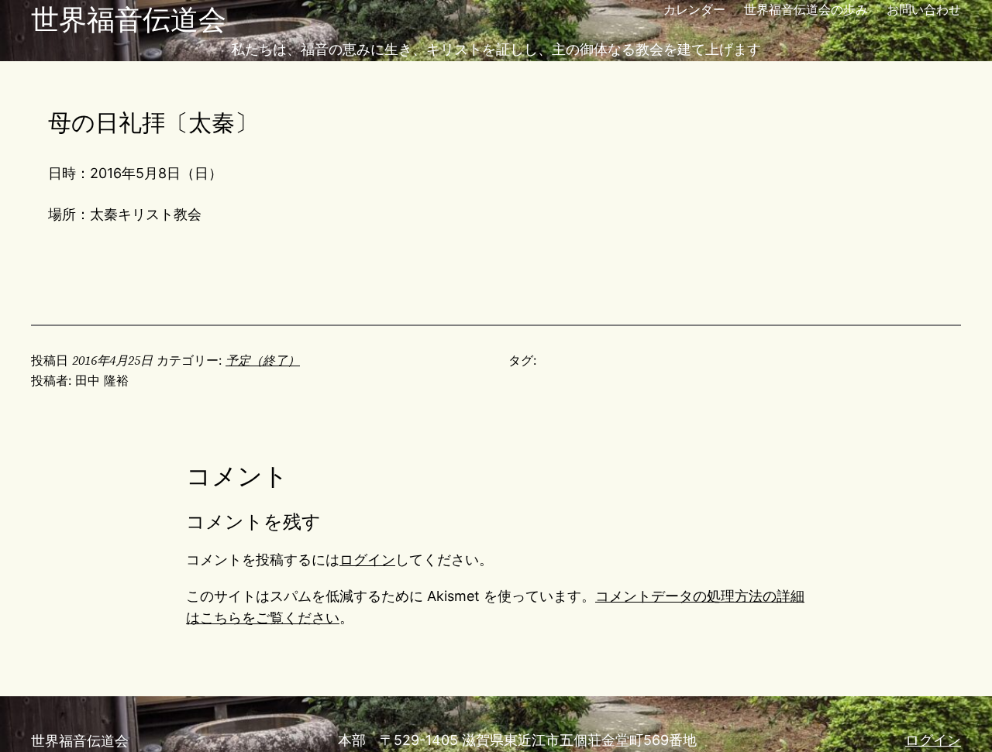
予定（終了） (263, 360)
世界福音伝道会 (128, 19)
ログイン (367, 559)
